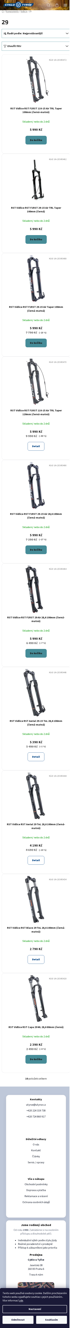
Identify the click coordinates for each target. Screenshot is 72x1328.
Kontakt (36, 1150)
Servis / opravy (36, 1162)
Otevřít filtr (14, 46)
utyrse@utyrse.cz (36, 1105)
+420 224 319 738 (36, 1110)
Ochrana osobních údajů (36, 1202)
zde (21, 1300)
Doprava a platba (36, 1190)
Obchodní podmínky (36, 1184)
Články (36, 1156)
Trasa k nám (36, 1274)
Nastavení (35, 1309)
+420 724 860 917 (36, 1116)
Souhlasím (51, 1320)
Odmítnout (18, 1320)
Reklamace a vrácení (36, 1196)
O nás (36, 1144)
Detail (36, 446)
